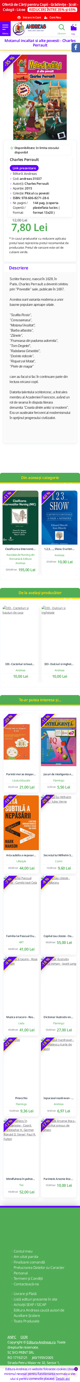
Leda (21, 1023)
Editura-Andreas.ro (41, 1342)
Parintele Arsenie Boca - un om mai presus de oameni (59, 1179)
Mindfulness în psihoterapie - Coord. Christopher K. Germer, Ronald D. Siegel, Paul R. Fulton (21, 1179)
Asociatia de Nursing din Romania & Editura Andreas (20, 559)
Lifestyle (21, 861)
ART (21, 942)
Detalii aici (63, 1378)
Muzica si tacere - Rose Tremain (21, 1017)
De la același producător (40, 592)
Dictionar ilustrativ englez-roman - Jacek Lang (59, 1017)
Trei (21, 1185)
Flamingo (58, 780)
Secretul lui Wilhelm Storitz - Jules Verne (59, 855)
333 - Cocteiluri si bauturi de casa (20, 664)
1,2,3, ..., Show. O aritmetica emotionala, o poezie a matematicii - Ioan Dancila (59, 549)
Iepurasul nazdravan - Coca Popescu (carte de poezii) (59, 1098)
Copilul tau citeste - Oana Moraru (59, 936)
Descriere (18, 268)
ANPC (11, 1337)
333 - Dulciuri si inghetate (59, 664)
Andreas (30, 173)
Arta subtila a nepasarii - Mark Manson (21, 855)
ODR (24, 1337)
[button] (64, 484)
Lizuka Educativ (21, 780)
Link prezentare (24, 168)
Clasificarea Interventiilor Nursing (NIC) (20, 549)
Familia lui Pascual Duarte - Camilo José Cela (21, 936)
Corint (58, 861)
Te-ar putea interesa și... (40, 699)
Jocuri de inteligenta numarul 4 (59, 774)
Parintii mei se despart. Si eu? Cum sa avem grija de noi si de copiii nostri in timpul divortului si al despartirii (21, 774)
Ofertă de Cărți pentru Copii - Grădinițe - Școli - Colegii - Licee (40, 7)
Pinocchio (21, 1098)
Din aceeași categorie (40, 477)
